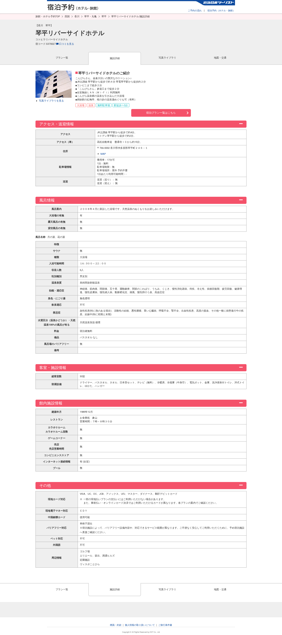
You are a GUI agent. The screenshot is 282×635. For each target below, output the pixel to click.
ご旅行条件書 (165, 625)
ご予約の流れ (195, 10)
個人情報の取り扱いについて (140, 625)
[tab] (61, 58)
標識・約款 (115, 625)
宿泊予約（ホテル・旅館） (221, 10)
